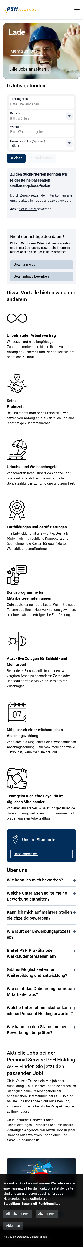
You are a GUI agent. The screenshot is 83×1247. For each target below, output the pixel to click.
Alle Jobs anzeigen (29, 69)
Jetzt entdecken (26, 854)
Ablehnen (13, 1226)
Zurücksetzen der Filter (37, 195)
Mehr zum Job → (26, 51)
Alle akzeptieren (18, 1214)
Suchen (16, 158)
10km (14, 146)
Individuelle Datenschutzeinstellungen (25, 1236)
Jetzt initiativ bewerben (31, 276)
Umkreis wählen (27, 141)
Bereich (15, 113)
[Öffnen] (69, 116)
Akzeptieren (47, 1214)
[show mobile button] (77, 9)
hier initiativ (28, 209)
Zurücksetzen (41, 158)
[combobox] (41, 104)
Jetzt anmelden (25, 265)
